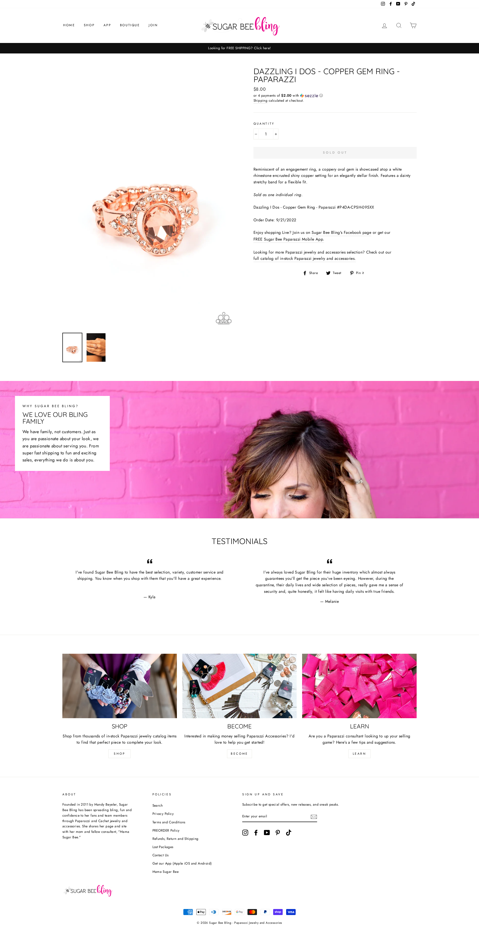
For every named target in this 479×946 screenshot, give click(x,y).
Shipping (260, 100)
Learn (359, 753)
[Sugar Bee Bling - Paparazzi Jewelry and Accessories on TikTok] (289, 833)
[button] (335, 95)
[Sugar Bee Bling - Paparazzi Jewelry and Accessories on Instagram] (245, 833)
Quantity (264, 123)
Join (153, 25)
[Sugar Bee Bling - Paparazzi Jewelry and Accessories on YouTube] (267, 833)
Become (239, 753)
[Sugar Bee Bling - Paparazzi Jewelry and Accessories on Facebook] (256, 833)
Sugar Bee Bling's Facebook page (341, 232)
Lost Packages (162, 846)
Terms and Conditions (168, 822)
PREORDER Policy (166, 830)
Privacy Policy (163, 813)
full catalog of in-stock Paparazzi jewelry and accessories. (304, 258)
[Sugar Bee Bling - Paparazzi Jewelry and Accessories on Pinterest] (278, 833)
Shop (89, 25)
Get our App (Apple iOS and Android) (182, 863)
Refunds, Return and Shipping (175, 838)
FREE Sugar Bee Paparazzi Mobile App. (288, 239)
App (107, 25)
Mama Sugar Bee (165, 871)
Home (69, 25)
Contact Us (160, 855)
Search (157, 805)
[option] (239, 48)
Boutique (130, 25)
